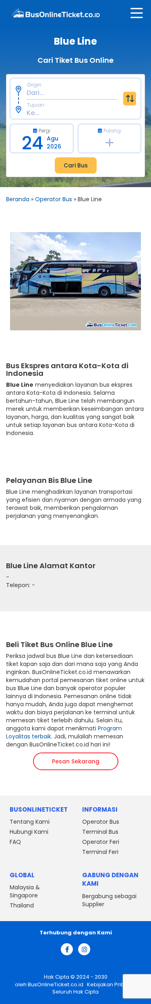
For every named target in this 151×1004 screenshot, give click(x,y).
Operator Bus (53, 199)
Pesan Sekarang (75, 761)
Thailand (22, 905)
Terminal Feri (100, 852)
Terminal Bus (100, 832)
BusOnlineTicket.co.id (56, 984)
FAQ (15, 842)
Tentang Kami (30, 822)
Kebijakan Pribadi (109, 984)
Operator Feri (100, 842)
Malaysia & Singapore (25, 891)
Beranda (17, 199)
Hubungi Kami (29, 832)
